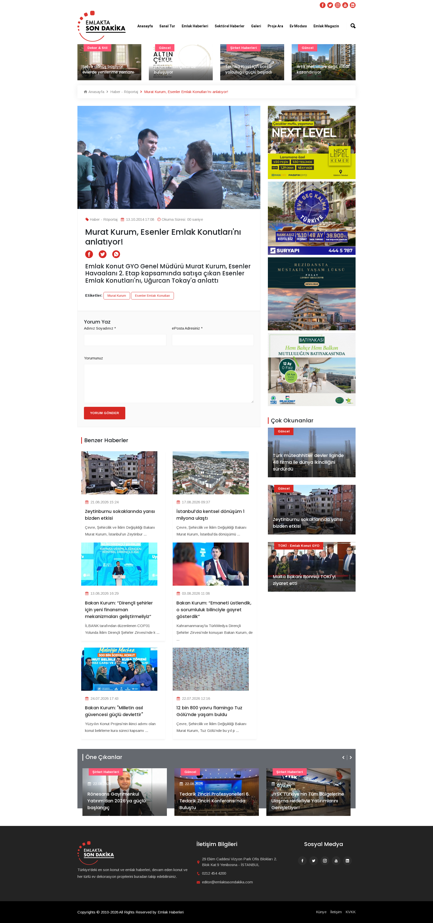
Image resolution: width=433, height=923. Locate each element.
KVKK (351, 912)
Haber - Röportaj (123, 92)
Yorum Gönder (104, 413)
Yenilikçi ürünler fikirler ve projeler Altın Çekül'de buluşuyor (178, 66)
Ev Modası (298, 26)
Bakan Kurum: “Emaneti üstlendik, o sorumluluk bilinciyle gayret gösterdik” (213, 610)
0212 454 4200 (214, 873)
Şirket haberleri (243, 48)
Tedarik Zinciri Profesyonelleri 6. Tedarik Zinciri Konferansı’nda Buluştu (214, 801)
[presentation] (344, 757)
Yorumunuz (93, 358)
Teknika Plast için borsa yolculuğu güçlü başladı (248, 69)
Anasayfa (145, 26)
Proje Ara (275, 26)
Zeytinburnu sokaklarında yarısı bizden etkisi (120, 514)
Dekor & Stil (97, 48)
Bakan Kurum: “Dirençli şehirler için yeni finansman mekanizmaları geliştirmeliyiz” (119, 610)
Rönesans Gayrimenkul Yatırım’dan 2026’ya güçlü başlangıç (116, 801)
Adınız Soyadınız (100, 328)
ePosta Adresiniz (187, 328)
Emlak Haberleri (195, 26)
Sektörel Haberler (230, 26)
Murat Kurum (116, 295)
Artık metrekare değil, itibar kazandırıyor (323, 69)
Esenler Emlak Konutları (152, 295)
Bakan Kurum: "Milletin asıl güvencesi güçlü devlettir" (114, 711)
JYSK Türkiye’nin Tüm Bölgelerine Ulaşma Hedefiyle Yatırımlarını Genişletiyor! (307, 801)
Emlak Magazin (326, 26)
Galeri (256, 26)
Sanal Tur (167, 26)
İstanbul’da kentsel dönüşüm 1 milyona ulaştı (210, 514)
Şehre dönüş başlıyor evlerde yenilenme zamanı (108, 69)
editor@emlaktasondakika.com (227, 882)
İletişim (336, 912)
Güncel (165, 48)
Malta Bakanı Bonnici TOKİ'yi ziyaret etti (304, 579)
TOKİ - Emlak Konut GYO (298, 546)
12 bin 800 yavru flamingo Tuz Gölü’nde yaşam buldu (209, 711)
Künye (321, 912)
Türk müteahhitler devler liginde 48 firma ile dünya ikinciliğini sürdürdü (308, 462)
